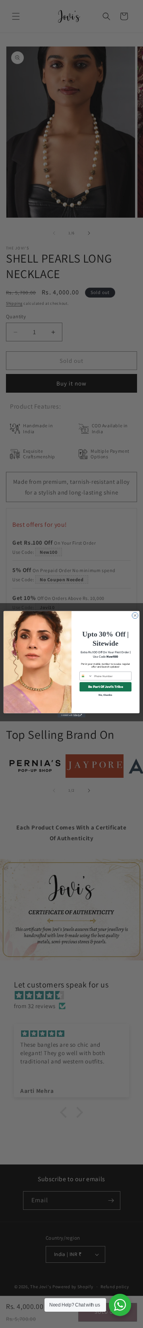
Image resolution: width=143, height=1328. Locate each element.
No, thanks (105, 695)
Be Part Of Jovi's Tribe (105, 686)
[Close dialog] (135, 615)
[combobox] (86, 676)
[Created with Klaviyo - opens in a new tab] (71, 715)
